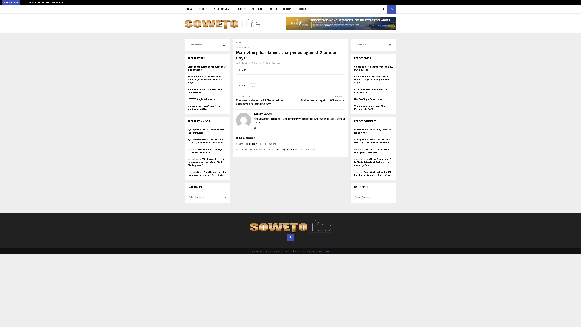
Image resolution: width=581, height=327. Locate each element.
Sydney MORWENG (197, 130)
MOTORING (257, 9)
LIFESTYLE (288, 9)
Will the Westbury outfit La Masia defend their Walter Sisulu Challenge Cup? (206, 162)
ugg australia (331, 119)
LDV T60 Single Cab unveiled (202, 99)
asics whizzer (284, 119)
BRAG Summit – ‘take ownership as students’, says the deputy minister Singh (205, 79)
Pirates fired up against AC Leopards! (322, 100)
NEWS (190, 9)
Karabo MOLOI (244, 63)
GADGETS (304, 9)
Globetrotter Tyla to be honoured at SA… (47, 2)
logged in (253, 144)
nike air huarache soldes (265, 119)
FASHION (273, 9)
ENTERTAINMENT (222, 9)
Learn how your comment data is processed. (295, 149)
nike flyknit (296, 119)
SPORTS (203, 9)
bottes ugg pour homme (313, 119)
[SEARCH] (223, 45)
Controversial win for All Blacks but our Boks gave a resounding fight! (260, 102)
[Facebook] (384, 9)
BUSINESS (241, 9)
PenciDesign (323, 251)
